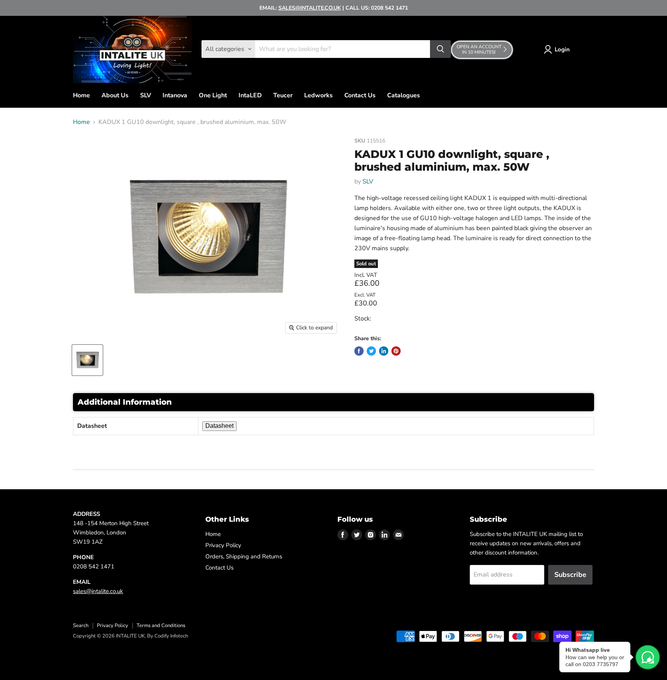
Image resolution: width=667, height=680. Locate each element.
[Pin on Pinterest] (396, 351)
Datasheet (219, 425)
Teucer (283, 95)
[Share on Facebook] (359, 351)
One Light (213, 95)
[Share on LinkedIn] (383, 351)
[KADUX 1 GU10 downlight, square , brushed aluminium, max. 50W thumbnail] (87, 360)
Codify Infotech (171, 636)
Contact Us (360, 95)
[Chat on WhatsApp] (647, 657)
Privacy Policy (223, 545)
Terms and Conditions (161, 625)
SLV (145, 95)
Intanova (175, 95)
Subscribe (570, 574)
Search (80, 625)
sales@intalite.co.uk (98, 591)
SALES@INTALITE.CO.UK (309, 8)
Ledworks (318, 95)
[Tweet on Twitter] (371, 351)
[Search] (440, 49)
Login (562, 49)
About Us (115, 95)
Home (81, 95)
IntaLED (250, 95)
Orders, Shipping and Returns (243, 556)
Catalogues (403, 95)
